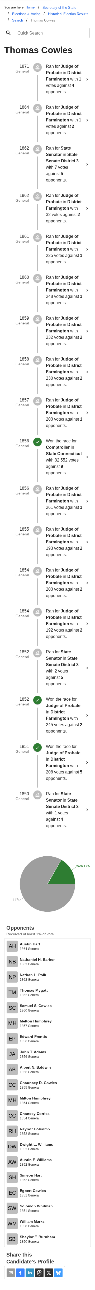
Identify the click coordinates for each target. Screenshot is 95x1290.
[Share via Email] (11, 1272)
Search (17, 20)
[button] (20, 1272)
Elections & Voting (26, 14)
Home (30, 7)
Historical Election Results (68, 14)
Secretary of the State (59, 8)
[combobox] (51, 33)
